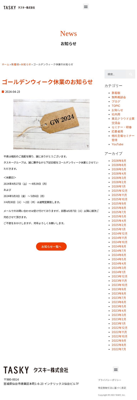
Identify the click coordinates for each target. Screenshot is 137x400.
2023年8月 (119, 293)
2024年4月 (119, 263)
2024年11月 (119, 238)
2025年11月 (119, 195)
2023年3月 (119, 315)
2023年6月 (119, 302)
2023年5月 (119, 306)
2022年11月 (119, 332)
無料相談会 (119, 97)
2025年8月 (119, 208)
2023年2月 (119, 319)
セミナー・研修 (122, 127)
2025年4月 (119, 220)
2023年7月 (119, 298)
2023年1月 (119, 323)
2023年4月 (119, 310)
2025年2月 (119, 225)
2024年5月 (119, 259)
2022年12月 (120, 327)
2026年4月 (119, 173)
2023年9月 (119, 289)
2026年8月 (119, 160)
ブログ (116, 101)
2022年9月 (119, 340)
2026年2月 (119, 182)
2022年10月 (120, 336)
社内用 (116, 114)
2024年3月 (119, 268)
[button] (86, 6)
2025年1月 (119, 229)
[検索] (130, 74)
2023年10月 (120, 285)
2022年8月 (119, 345)
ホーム (5, 64)
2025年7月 (119, 212)
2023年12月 (120, 276)
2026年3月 (119, 178)
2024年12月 (120, 233)
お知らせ (26, 64)
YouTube (117, 144)
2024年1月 (119, 272)
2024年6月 (119, 255)
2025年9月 (119, 203)
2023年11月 (119, 280)
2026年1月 (119, 186)
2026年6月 (119, 165)
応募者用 (117, 131)
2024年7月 (119, 250)
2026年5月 (119, 169)
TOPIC (116, 105)
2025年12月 (120, 190)
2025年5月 (119, 216)
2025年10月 (120, 199)
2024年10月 (120, 242)
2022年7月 (119, 349)
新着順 (15, 64)
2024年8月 (119, 246)
